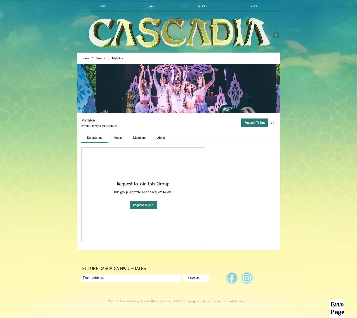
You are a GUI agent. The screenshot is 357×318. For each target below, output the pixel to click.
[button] (151, 6)
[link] (94, 138)
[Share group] (273, 122)
